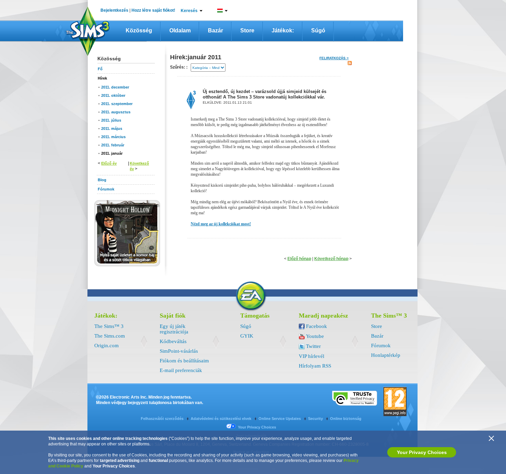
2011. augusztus (115, 112)
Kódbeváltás (173, 341)
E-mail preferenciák (181, 370)
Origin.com (106, 345)
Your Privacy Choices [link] (257, 427)
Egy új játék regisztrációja (174, 328)
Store (247, 30)
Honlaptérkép (385, 355)
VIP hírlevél (311, 356)
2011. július (111, 120)
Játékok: (283, 30)
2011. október (113, 95)
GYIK (246, 336)
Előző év (109, 163)
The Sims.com (109, 336)
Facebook (316, 326)
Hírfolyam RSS (315, 366)
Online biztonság (345, 418)
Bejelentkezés (114, 10)
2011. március (113, 137)
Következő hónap (331, 258)
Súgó (318, 30)
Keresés (189, 10)
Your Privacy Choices (422, 452)
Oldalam (180, 30)
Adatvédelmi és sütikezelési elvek (221, 418)
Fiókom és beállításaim (184, 360)
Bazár (215, 30)
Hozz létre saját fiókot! (153, 10)
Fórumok (381, 345)
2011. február (112, 145)
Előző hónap (299, 258)
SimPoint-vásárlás (179, 351)
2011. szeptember (117, 104)
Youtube (315, 336)
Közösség (139, 30)
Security (316, 418)
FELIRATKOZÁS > (334, 58)
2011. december (115, 87)
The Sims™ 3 (109, 326)
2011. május (111, 128)
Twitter (313, 346)
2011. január (112, 153)
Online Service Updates (280, 418)
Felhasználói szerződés (163, 418)
